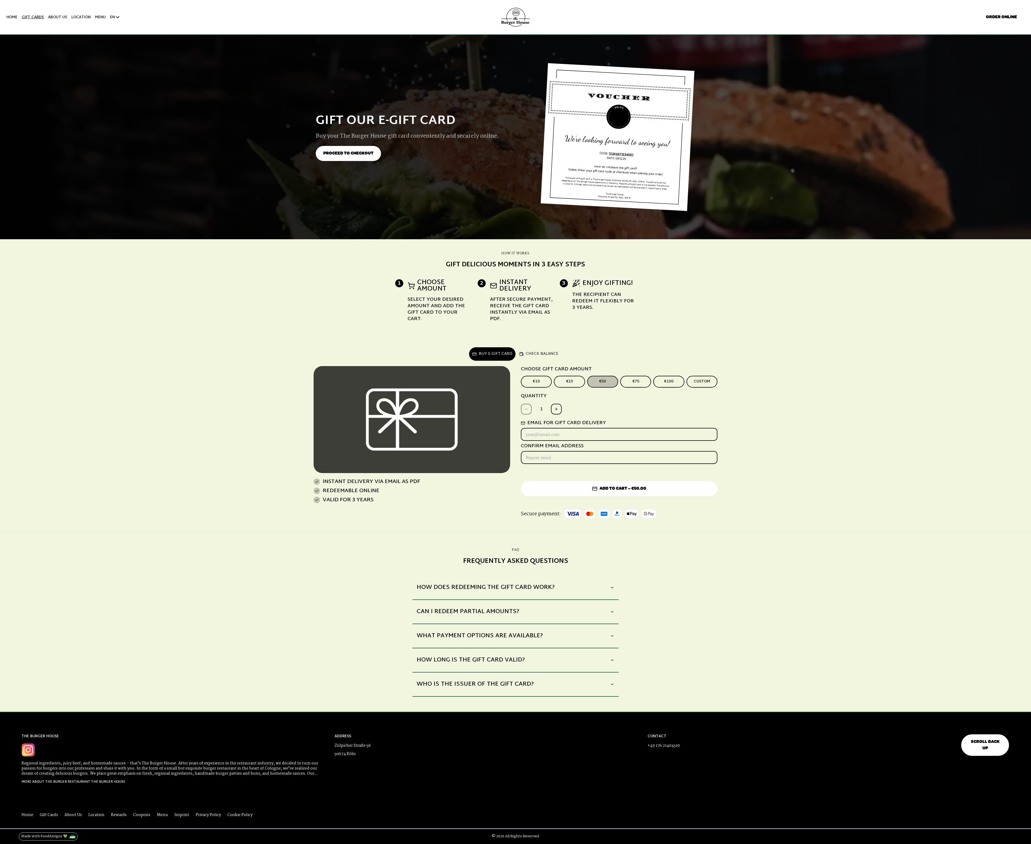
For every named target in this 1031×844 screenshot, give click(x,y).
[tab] (492, 354)
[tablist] (515, 353)
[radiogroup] (619, 382)
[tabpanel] (515, 444)
